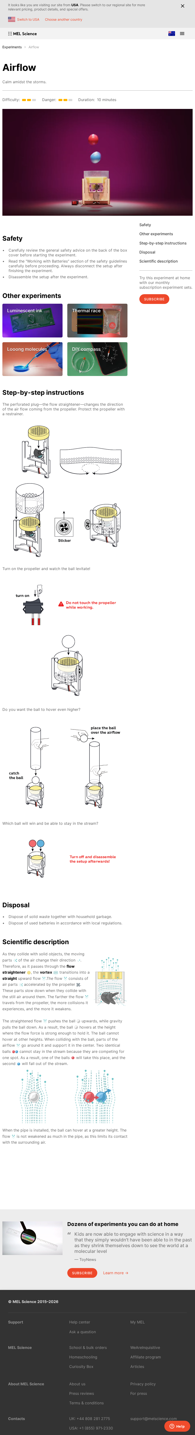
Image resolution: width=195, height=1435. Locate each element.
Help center (79, 1322)
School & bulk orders (88, 1347)
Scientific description (158, 261)
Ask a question (82, 1331)
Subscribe (154, 299)
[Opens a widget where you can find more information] (177, 1427)
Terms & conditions (86, 1403)
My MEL (137, 1322)
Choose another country (63, 19)
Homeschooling (83, 1357)
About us (77, 1383)
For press (138, 1393)
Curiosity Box (81, 1366)
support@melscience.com (153, 1418)
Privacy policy (143, 1383)
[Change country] (171, 33)
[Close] (182, 6)
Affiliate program (145, 1357)
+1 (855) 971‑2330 (96, 1428)
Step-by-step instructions (163, 243)
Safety (145, 224)
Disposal (147, 252)
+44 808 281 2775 (93, 1418)
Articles (137, 1366)
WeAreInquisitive (145, 1347)
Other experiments (156, 233)
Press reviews (81, 1393)
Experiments (12, 47)
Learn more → (115, 1272)
